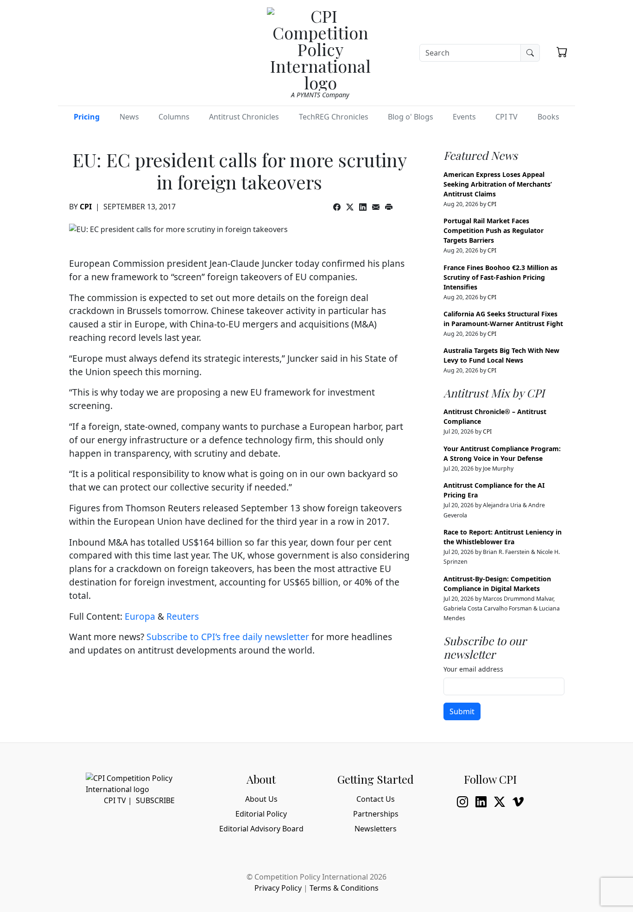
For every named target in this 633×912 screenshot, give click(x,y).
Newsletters (375, 829)
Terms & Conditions (344, 888)
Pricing (87, 117)
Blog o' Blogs (410, 117)
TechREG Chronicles (333, 117)
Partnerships (376, 814)
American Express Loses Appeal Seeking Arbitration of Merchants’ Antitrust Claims (497, 184)
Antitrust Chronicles (244, 117)
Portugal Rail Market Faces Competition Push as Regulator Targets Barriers (493, 230)
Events (464, 117)
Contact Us (375, 799)
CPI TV (506, 117)
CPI (86, 206)
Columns (174, 117)
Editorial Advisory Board (261, 829)
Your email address (473, 669)
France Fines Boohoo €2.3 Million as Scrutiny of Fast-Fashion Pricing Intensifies (500, 277)
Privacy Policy (278, 888)
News (129, 117)
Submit (462, 711)
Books (548, 117)
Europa (140, 616)
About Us (261, 799)
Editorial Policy (261, 814)
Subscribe (155, 800)
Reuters (182, 616)
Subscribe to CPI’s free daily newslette (225, 636)
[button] (562, 52)
